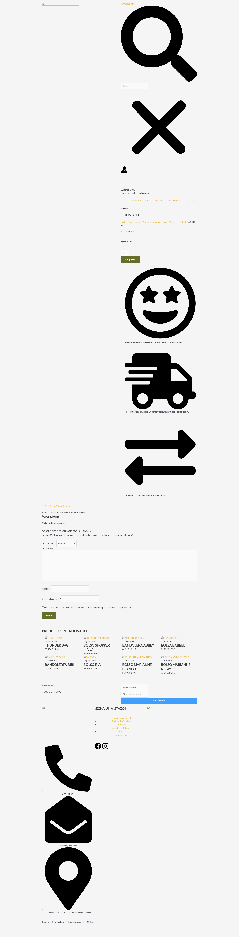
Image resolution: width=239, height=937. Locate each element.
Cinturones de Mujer (178, 222)
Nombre (46, 588)
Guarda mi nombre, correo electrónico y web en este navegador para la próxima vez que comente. (88, 607)
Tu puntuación (49, 543)
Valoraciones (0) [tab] (63, 506)
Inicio (123, 222)
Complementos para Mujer (155, 222)
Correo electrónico (51, 599)
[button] (159, 44)
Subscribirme (159, 700)
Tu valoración (49, 548)
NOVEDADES (127, 4)
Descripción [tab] (50, 506)
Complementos (134, 222)
